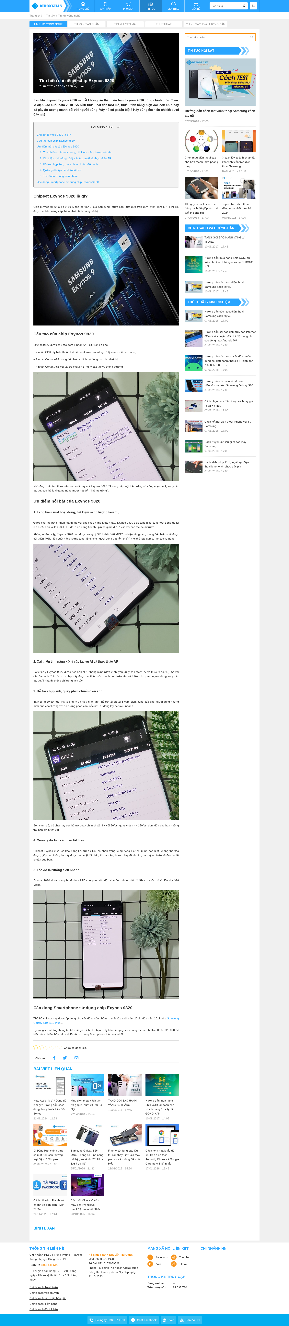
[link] (76, 1058)
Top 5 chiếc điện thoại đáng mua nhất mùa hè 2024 (236, 208)
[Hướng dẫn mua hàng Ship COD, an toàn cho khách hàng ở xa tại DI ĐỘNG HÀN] (162, 1085)
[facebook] (54, 1058)
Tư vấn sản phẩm (86, 24)
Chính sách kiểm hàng (43, 1303)
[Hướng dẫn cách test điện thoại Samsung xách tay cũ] (220, 82)
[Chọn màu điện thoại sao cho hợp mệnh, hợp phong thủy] (201, 141)
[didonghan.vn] (50, 6)
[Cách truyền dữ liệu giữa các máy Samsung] (193, 446)
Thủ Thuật (164, 24)
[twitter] (65, 1058)
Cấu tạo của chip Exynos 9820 (56, 140)
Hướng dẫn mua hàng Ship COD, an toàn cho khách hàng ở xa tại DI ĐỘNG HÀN (159, 1107)
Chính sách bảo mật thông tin (47, 1298)
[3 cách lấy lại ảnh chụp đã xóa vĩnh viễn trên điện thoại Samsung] (239, 141)
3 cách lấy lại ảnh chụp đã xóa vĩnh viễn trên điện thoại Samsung (238, 162)
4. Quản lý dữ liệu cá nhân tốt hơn (61, 170)
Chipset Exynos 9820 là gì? (54, 134)
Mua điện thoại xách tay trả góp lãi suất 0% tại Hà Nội (86, 1105)
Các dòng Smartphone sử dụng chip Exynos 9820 (68, 182)
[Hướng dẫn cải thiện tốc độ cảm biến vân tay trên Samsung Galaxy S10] (193, 385)
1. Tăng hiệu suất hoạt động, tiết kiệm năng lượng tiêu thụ (76, 152)
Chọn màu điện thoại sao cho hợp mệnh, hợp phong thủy (201, 162)
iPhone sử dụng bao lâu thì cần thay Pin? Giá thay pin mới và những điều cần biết (124, 1157)
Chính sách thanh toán (43, 1287)
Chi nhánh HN (213, 1248)
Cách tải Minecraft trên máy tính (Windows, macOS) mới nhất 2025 (85, 1205)
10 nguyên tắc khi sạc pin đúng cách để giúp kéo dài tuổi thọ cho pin (201, 208)
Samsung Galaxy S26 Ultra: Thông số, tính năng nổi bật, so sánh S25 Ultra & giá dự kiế (87, 1157)
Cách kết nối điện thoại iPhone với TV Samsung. (227, 423)
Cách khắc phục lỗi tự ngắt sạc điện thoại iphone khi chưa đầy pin (226, 464)
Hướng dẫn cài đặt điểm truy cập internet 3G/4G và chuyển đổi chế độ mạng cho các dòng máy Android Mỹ (230, 336)
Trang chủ (35, 15)
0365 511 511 (49, 1265)
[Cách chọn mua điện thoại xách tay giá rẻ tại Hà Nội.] (193, 406)
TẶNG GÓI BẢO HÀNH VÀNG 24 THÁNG (122, 1102)
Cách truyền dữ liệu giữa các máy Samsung (225, 444)
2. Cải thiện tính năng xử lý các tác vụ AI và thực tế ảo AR (75, 158)
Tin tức (50, 15)
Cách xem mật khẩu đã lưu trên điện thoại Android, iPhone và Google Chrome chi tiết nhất (162, 1157)
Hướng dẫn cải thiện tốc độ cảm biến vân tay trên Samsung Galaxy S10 (228, 383)
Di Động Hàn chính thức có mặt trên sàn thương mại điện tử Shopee (48, 1155)
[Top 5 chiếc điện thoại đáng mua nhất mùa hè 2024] (239, 188)
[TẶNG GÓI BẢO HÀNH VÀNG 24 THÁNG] (125, 1085)
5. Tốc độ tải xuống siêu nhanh (59, 176)
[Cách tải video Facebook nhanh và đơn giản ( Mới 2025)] (50, 1185)
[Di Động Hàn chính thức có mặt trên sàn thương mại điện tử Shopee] (50, 1135)
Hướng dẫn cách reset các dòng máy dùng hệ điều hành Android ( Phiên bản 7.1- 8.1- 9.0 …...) (228, 361)
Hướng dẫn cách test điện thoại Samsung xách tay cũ (220, 113)
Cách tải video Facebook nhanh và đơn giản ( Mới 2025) (48, 1205)
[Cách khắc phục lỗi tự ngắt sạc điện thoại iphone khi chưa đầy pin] (193, 467)
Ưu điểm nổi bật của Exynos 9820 (58, 146)
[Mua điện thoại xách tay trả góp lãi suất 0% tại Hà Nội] (87, 1085)
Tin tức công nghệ (69, 15)
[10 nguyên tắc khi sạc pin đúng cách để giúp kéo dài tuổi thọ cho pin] (201, 188)
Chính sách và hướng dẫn (205, 24)
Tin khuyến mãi (125, 24)
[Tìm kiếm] (251, 37)
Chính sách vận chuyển (44, 1292)
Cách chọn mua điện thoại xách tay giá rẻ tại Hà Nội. (228, 403)
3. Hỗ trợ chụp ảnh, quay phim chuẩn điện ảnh (69, 164)
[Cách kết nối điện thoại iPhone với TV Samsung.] (193, 426)
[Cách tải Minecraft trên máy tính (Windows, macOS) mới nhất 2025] (87, 1185)
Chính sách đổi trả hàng (44, 1309)
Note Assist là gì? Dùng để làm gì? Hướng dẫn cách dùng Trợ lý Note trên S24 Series (49, 1107)
